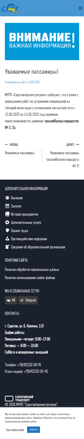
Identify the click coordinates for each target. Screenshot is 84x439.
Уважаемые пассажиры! (20, 149)
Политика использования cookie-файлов (30, 278)
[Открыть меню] (80, 8)
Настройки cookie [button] (15, 429)
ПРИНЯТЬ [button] (34, 429)
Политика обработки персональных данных (32, 270)
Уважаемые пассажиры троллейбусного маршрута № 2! (62, 155)
